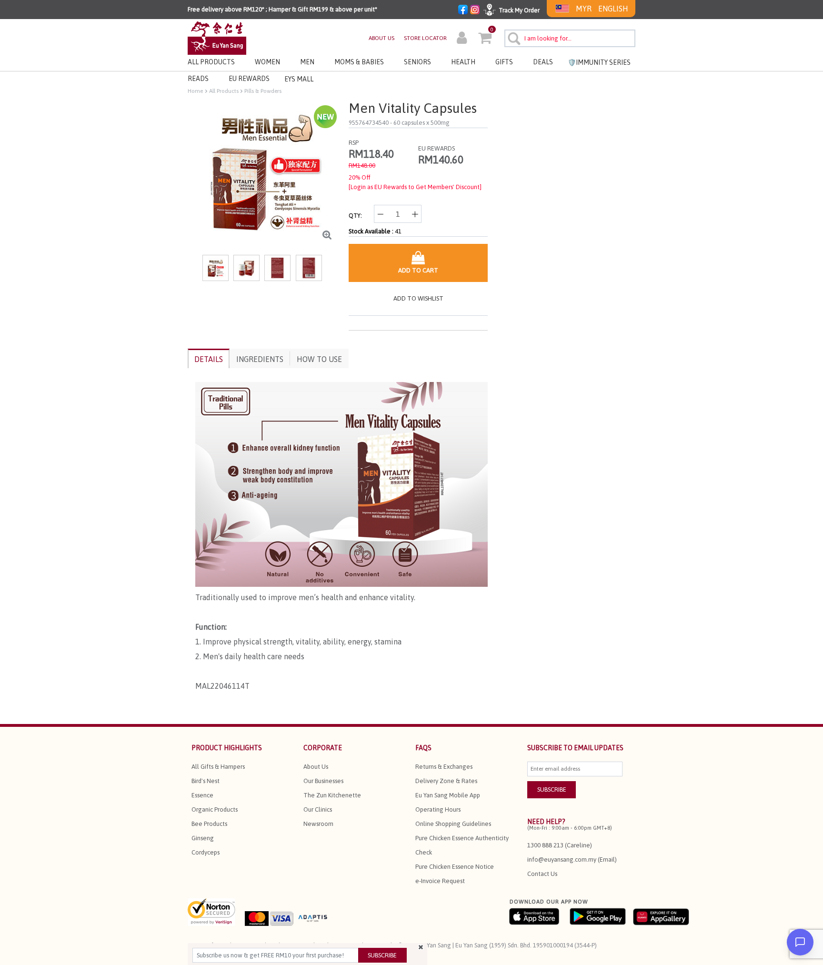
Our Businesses (323, 780)
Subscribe (382, 955)
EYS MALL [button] (298, 79)
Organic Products (214, 809)
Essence (202, 795)
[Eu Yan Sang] (217, 37)
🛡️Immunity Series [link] (599, 62)
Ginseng (202, 838)
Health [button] (463, 62)
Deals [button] (543, 62)
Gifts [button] (504, 62)
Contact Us (542, 873)
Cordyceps (205, 852)
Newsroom (318, 823)
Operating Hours (438, 809)
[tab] (209, 358)
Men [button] (307, 62)
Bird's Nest (205, 780)
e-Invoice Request (440, 881)
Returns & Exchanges (443, 766)
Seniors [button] (417, 62)
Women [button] (267, 62)
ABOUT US (381, 38)
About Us (315, 766)
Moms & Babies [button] (359, 62)
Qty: (355, 215)
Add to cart (418, 270)
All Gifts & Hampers (218, 766)
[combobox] (569, 38)
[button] (462, 39)
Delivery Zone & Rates (446, 780)
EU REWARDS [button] (249, 78)
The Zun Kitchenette (332, 795)
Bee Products (209, 823)
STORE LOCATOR (425, 38)
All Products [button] (211, 62)
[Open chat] (800, 942)
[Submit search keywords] (513, 37)
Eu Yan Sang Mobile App (447, 795)
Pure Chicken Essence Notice (454, 866)
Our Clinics (317, 809)
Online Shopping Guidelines (453, 823)
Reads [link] (198, 78)
